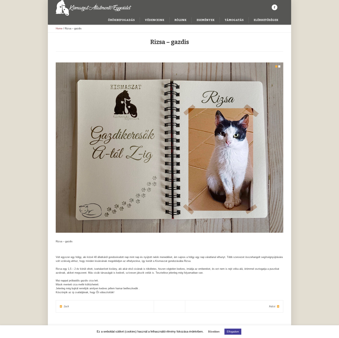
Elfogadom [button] (233, 331)
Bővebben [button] (214, 331)
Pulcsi (272, 306)
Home (59, 28)
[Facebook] (274, 7)
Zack (66, 306)
